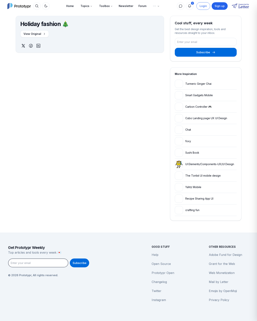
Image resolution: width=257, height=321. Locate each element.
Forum (142, 6)
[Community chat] (180, 6)
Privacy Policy (219, 300)
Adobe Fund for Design (225, 255)
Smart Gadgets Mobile (199, 95)
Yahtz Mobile (193, 187)
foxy (188, 141)
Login (203, 6)
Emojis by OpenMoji (223, 291)
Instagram (159, 300)
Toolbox (104, 6)
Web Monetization (222, 273)
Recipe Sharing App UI (199, 198)
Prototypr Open (163, 273)
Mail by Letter (218, 282)
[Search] (37, 6)
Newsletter (126, 6)
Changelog (159, 282)
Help (155, 255)
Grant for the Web (222, 264)
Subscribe (203, 52)
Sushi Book (192, 152)
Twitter (156, 291)
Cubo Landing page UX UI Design (206, 118)
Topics (85, 6)
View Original (32, 33)
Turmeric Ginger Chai (198, 83)
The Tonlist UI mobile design (203, 175)
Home (70, 6)
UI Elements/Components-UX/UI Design (209, 164)
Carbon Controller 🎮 (198, 106)
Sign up (220, 6)
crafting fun (192, 210)
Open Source (161, 264)
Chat (188, 129)
